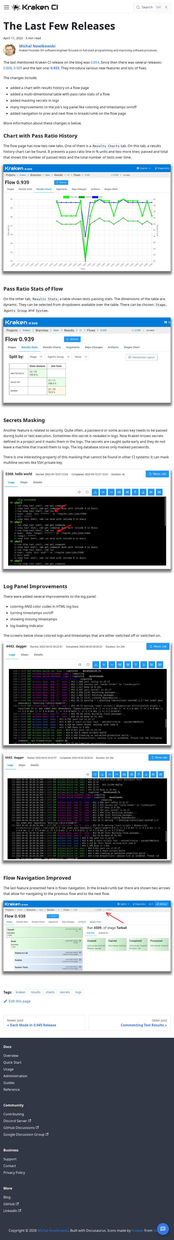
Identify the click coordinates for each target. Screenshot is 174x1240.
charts (50, 992)
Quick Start (12, 1062)
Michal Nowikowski (53, 1230)
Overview (10, 1055)
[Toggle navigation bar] (6, 7)
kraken (21, 992)
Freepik (137, 1230)
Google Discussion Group (24, 1134)
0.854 (95, 62)
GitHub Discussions (19, 1127)
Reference (11, 1089)
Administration (15, 1076)
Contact (9, 1165)
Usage (8, 1069)
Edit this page (20, 1001)
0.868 (7, 68)
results (36, 992)
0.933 (55, 68)
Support (10, 1159)
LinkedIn (10, 1210)
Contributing (13, 1114)
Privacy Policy (14, 1172)
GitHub (9, 1204)
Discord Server (15, 1121)
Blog (7, 1197)
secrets (65, 992)
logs (78, 992)
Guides (9, 1082)
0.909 (18, 68)
